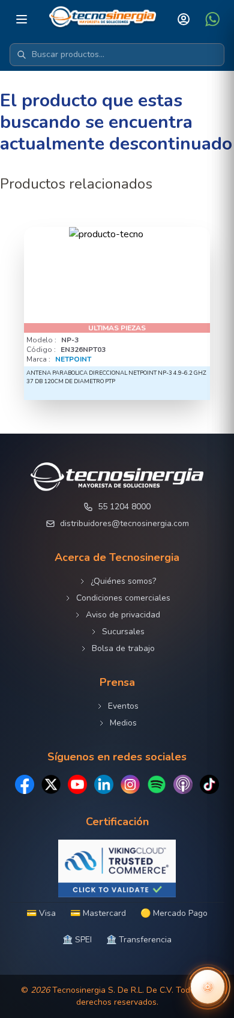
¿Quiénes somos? (123, 581)
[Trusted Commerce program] (117, 868)
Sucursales (123, 631)
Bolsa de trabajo (123, 648)
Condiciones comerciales (123, 598)
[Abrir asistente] (207, 987)
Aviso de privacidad (123, 614)
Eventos (123, 706)
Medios (123, 723)
